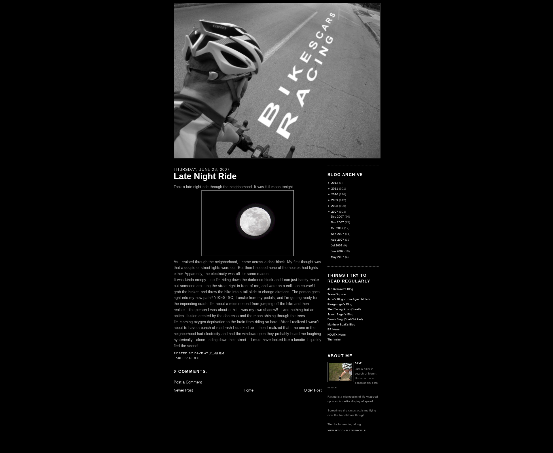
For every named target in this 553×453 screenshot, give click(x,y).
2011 (334, 188)
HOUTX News (336, 334)
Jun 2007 (337, 251)
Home (248, 390)
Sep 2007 (337, 233)
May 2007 (337, 257)
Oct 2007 (337, 228)
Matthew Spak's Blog (341, 324)
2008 (334, 205)
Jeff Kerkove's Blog (340, 289)
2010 (334, 194)
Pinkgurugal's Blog (339, 304)
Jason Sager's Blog (340, 314)
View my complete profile (346, 430)
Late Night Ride (205, 176)
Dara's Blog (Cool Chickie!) (345, 319)
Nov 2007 (337, 222)
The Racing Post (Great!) (344, 309)
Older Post (313, 390)
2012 (334, 182)
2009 (334, 200)
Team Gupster (336, 294)
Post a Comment (188, 382)
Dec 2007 (337, 216)
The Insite (334, 339)
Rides (194, 358)
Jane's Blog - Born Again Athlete (348, 299)
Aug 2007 (337, 239)
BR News (333, 329)
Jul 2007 (336, 245)
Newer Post (183, 390)
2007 (334, 211)
